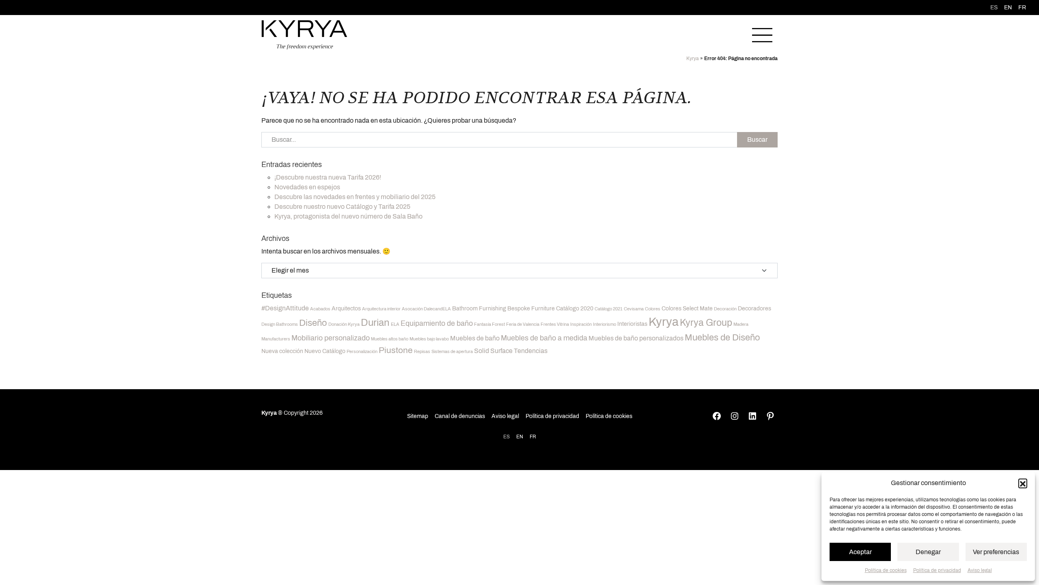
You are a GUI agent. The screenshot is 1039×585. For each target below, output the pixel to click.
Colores (652, 309)
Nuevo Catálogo (324, 351)
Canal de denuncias (460, 416)
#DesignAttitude (285, 308)
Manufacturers (275, 339)
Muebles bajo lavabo (429, 339)
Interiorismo (604, 324)
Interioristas (632, 324)
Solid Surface (493, 350)
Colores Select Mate (687, 309)
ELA (395, 324)
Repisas (422, 351)
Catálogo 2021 (609, 309)
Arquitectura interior (381, 309)
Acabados (320, 309)
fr (1022, 7)
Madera (740, 324)
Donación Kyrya (344, 324)
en (1008, 7)
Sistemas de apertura (452, 351)
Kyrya (692, 58)
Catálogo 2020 (574, 309)
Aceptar (860, 551)
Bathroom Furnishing (479, 309)
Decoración (725, 309)
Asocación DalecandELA (426, 309)
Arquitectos (346, 309)
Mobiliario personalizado (330, 338)
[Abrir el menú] (762, 35)
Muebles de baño (475, 338)
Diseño (313, 323)
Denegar (928, 551)
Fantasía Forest (489, 324)
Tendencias (531, 350)
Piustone (396, 350)
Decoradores (754, 309)
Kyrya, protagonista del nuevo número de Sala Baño (348, 216)
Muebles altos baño (389, 339)
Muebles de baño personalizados (635, 338)
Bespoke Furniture (531, 309)
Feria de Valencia (522, 324)
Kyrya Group (706, 322)
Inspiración (581, 324)
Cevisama (634, 309)
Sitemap (417, 416)
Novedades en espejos (307, 187)
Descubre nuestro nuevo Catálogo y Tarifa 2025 (342, 206)
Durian (375, 322)
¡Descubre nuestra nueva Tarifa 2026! (327, 177)
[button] (1023, 483)
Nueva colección (282, 351)
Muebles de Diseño (722, 337)
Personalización (362, 351)
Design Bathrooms (279, 324)
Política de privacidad (937, 570)
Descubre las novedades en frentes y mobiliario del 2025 (354, 196)
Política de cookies (886, 570)
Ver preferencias (996, 551)
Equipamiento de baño (437, 323)
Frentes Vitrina (555, 324)
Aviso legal (980, 570)
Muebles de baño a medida (544, 338)
